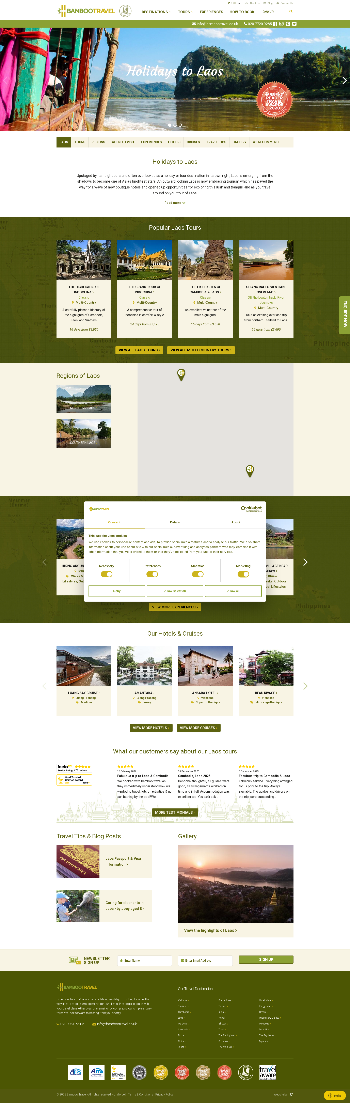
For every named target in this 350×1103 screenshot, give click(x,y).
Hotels (174, 142)
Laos (64, 142)
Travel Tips (216, 142)
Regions (98, 142)
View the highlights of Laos (209, 930)
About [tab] (235, 522)
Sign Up (266, 959)
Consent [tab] (114, 522)
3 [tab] (180, 125)
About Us (255, 3)
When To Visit (123, 142)
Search (290, 12)
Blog (270, 3)
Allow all (233, 591)
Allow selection (175, 591)
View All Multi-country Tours (200, 350)
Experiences (211, 12)
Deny (117, 591)
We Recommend (266, 142)
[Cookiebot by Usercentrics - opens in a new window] (244, 509)
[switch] (152, 574)
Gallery (239, 142)
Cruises (193, 142)
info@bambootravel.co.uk (217, 24)
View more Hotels (150, 728)
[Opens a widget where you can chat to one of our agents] (335, 1096)
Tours (79, 142)
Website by (283, 1094)
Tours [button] (184, 12)
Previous (5, 80)
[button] (181, 375)
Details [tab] (175, 522)
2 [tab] (175, 125)
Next (345, 80)
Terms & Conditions (140, 1094)
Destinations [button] (155, 12)
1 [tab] (169, 125)
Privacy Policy (164, 1094)
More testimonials (174, 812)
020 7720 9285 (260, 24)
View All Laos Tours (138, 350)
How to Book (242, 12)
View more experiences (174, 607)
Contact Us (287, 3)
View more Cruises (197, 728)
